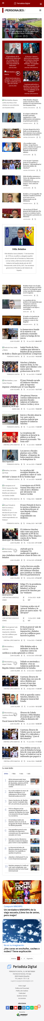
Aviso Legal (22, 986)
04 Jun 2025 (30, 464)
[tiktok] (20, 1008)
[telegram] (28, 1008)
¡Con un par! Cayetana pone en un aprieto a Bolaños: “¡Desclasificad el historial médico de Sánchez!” (32, 164)
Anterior (13, 958)
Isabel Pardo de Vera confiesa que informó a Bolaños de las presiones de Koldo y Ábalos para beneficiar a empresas (22, 350)
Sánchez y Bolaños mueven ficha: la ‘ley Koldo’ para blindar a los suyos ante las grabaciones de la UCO (30, 366)
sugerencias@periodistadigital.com (22, 981)
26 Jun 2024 (30, 724)
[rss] (36, 1008)
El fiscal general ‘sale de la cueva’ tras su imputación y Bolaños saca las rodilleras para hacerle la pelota (30, 631)
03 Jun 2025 (30, 479)
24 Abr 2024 (30, 761)
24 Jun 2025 (30, 389)
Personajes (14, 10)
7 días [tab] (14, 774)
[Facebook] (24, 36)
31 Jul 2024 (30, 706)
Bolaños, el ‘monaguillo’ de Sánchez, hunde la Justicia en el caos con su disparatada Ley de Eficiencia (32, 197)
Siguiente (30, 958)
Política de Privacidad (22, 988)
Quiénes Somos (22, 996)
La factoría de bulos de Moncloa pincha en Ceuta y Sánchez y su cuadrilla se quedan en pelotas (18, 850)
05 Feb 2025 (30, 560)
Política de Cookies (22, 991)
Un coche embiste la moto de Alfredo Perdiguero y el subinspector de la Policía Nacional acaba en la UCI (18, 793)
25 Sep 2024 (30, 689)
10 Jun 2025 (30, 445)
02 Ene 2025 (30, 655)
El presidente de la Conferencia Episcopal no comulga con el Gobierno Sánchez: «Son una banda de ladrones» (12, 60)
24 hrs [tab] (6, 774)
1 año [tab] (28, 774)
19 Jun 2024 (30, 742)
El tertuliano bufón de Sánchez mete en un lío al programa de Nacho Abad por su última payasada (19, 822)
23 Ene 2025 (32, 597)
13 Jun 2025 (30, 409)
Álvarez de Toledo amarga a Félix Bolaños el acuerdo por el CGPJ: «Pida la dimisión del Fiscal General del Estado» (21, 716)
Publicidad (22, 993)
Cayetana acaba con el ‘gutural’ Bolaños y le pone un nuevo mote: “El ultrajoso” (30, 609)
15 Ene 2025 (30, 640)
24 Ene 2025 (30, 578)
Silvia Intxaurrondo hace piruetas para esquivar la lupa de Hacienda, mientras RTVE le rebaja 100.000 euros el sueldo (19, 782)
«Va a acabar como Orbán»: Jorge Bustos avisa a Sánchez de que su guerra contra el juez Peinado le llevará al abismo (32, 147)
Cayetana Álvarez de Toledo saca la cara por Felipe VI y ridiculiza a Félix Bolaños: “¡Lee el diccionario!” (30, 734)
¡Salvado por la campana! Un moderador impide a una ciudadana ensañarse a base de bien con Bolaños (21, 553)
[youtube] (15, 1008)
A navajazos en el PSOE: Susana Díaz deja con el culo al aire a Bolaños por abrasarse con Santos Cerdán (30, 489)
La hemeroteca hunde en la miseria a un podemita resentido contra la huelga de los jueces (30, 333)
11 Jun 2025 (30, 427)
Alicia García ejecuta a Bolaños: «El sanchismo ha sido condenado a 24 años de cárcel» (13, 80)
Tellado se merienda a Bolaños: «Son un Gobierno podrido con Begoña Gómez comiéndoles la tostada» (20, 664)
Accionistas (22, 998)
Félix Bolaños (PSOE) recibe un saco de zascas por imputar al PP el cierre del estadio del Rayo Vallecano (21, 31)
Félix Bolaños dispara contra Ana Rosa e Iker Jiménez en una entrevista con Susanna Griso (32, 102)
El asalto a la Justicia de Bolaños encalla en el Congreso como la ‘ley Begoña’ (31, 319)
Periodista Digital (28, 123)
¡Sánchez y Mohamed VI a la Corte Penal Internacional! (18, 858)
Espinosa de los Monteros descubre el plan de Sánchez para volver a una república (18, 841)
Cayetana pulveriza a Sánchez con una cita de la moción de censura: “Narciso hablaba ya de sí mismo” (31, 87)
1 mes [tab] (21, 774)
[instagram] (24, 1008)
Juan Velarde (19, 36)
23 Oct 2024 (30, 671)
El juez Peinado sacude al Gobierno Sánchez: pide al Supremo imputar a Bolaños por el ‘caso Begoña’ (21, 383)
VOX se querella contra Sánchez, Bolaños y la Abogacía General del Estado (30, 697)
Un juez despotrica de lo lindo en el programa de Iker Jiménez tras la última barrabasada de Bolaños (32, 132)
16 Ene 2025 (32, 618)
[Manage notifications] (39, 1006)
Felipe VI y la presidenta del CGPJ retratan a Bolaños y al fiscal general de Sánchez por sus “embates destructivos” (21, 589)
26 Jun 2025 (30, 374)
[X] (27, 36)
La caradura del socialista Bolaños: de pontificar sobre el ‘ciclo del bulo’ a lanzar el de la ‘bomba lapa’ (21, 473)
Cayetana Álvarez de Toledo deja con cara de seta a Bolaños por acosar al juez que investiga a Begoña (30, 681)
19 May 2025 (30, 499)
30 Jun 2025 (30, 341)
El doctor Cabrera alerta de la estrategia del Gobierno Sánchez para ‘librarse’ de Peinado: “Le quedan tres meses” (31, 60)
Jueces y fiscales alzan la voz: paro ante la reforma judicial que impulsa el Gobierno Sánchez (30, 419)
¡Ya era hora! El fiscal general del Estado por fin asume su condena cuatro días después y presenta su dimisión (32, 213)
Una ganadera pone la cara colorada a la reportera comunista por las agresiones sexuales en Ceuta (19, 832)
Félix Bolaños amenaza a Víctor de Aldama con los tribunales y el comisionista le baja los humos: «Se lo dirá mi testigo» (31, 180)
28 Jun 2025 (30, 356)
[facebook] (7, 1008)
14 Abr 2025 (30, 543)
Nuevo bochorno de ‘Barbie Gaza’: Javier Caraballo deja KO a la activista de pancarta (18, 802)
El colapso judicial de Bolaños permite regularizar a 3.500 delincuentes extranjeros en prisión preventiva (31, 117)
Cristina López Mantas (31, 67)
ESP (41, 3)
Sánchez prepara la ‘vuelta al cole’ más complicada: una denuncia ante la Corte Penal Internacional (18, 868)
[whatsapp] (32, 1008)
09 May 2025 (30, 523)
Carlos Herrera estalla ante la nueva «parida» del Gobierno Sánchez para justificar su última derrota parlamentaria (30, 570)
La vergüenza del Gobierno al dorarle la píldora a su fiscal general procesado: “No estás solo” (30, 437)
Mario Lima (26, 311)
